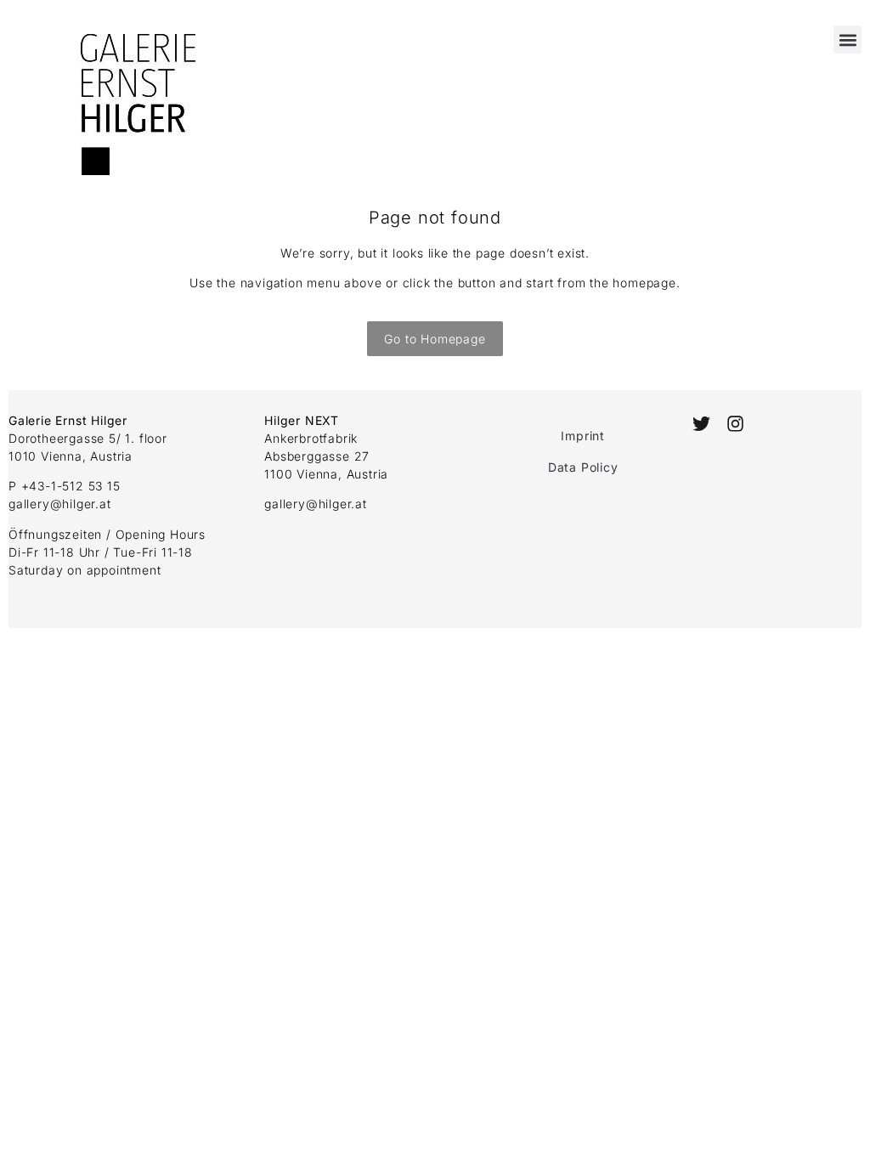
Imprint (583, 435)
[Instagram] (735, 423)
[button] (847, 39)
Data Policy (583, 467)
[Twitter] (700, 423)
